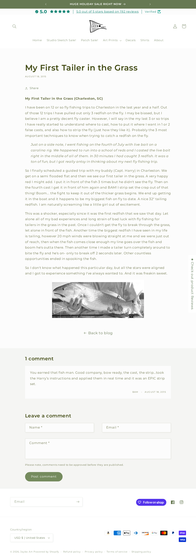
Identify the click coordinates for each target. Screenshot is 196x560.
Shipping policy (141, 551)
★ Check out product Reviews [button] (192, 284)
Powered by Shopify (46, 551)
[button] (14, 26)
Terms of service (117, 551)
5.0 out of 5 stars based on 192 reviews (107, 11)
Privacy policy (94, 551)
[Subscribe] (77, 502)
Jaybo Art (26, 551)
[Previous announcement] (46, 4)
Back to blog (100, 333)
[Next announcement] (150, 4)
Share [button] (34, 88)
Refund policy (72, 551)
